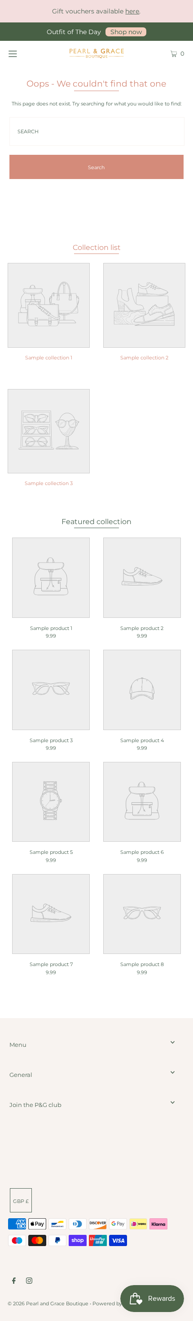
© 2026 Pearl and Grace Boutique (48, 1303)
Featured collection (96, 521)
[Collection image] (48, 342)
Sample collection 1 (48, 357)
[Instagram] (29, 1281)
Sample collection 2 (144, 357)
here (132, 11)
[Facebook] (14, 1281)
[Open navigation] (26, 53)
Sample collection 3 (49, 483)
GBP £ (21, 1201)
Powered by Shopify (117, 1303)
